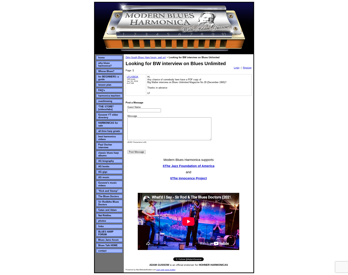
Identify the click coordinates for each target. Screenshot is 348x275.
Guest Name (134, 107)
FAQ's (101, 90)
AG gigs (102, 172)
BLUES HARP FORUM (105, 233)
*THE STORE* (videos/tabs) (106, 108)
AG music (103, 177)
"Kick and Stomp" (108, 191)
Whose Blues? (106, 71)
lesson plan (104, 84)
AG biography (106, 161)
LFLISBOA (132, 76)
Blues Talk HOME (108, 245)
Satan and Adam (107, 210)
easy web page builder (165, 270)
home (101, 57)
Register (247, 67)
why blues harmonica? (105, 64)
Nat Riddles (104, 215)
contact (102, 250)
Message (132, 116)
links (101, 226)
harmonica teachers (109, 95)
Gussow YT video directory (108, 116)
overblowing (105, 101)
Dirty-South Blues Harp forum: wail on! (146, 57)
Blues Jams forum (108, 240)
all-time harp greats (109, 131)
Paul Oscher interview (105, 146)
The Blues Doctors (108, 196)
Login (236, 67)
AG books (103, 166)
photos (102, 220)
